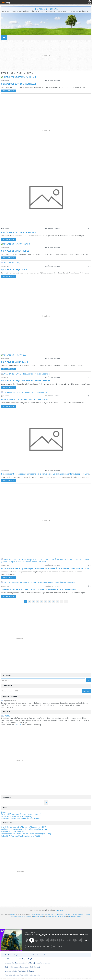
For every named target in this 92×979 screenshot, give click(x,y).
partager (46, 946)
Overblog (59, 910)
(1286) (26, 833)
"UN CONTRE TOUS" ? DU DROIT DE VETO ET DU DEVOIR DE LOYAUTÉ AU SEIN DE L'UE (38, 589)
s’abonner (33, 946)
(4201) (23, 827)
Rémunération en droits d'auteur (21, 916)
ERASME (17, 725)
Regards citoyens (46, 8)
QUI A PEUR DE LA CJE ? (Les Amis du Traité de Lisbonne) (25, 380)
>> (66, 601)
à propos (59, 946)
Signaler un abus (78, 914)
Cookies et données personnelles (55, 916)
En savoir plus (8, 91)
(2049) (25, 829)
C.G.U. (88, 914)
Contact (67, 914)
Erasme (4, 812)
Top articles (59, 914)
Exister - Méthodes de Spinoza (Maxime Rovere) (21, 814)
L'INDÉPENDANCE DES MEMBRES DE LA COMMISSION (24, 399)
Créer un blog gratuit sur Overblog (42, 914)
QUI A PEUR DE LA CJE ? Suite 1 (14, 362)
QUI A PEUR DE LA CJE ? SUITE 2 (14, 269)
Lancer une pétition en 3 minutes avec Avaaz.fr (20, 818)
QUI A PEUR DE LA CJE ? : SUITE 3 (15, 251)
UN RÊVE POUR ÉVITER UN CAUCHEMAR (18, 84)
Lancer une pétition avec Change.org (16, 816)
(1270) (20, 836)
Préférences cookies (74, 916)
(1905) (12, 831)
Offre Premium (38, 916)
